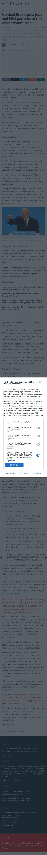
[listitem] (23, 422)
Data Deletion (11, 473)
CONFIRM (14, 465)
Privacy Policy (36, 473)
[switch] (38, 428)
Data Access (23, 473)
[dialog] (23, 427)
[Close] (42, 382)
